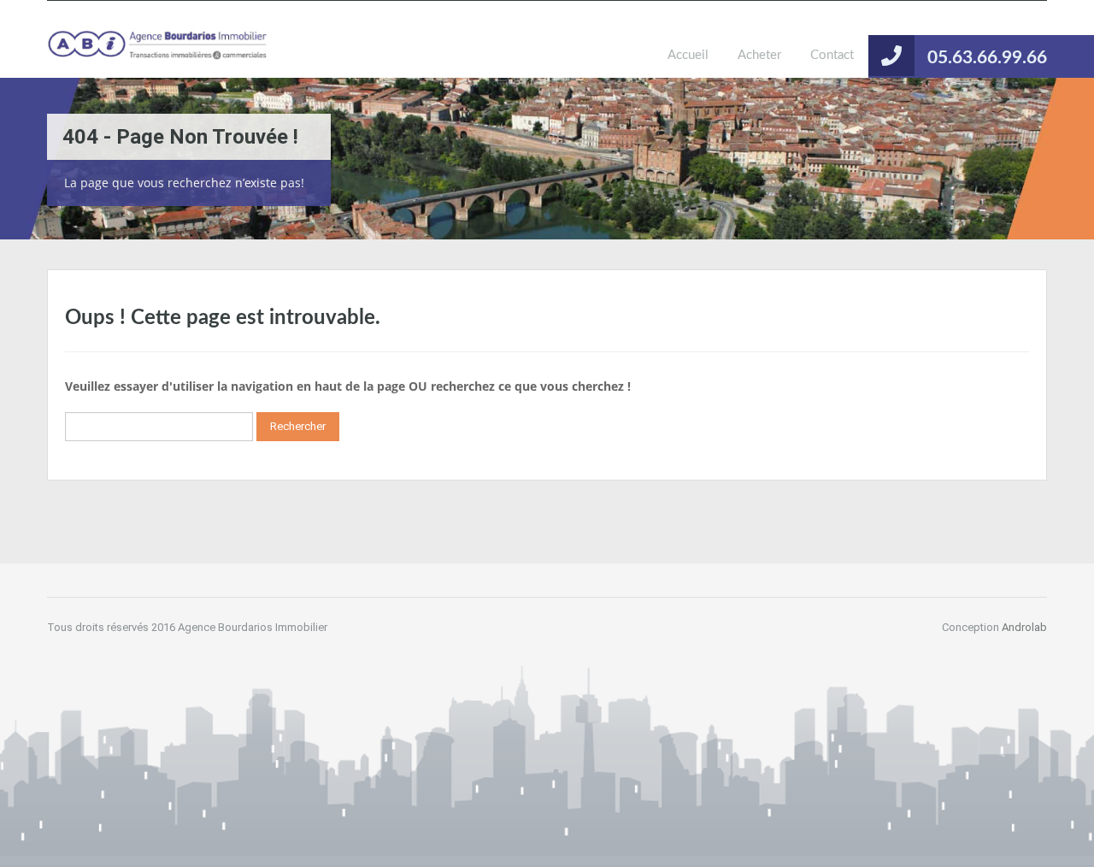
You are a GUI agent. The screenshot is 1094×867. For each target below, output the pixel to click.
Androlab (1024, 627)
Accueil (688, 55)
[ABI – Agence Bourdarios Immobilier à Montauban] (158, 52)
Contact (832, 55)
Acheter (759, 55)
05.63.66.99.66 (987, 58)
